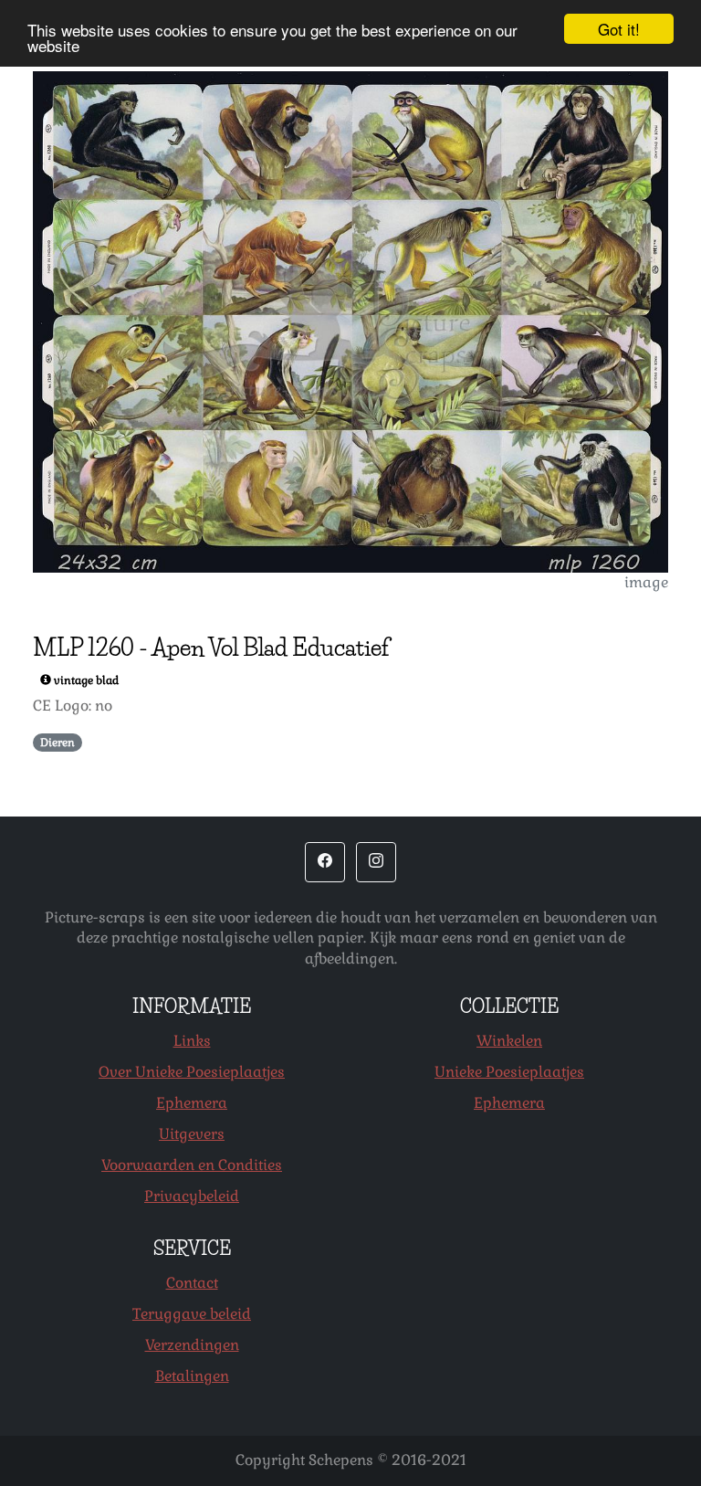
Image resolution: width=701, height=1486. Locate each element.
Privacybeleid (191, 1196)
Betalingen (192, 1376)
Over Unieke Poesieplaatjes (192, 1071)
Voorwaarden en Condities (191, 1165)
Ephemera (191, 1102)
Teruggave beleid (191, 1313)
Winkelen (509, 1040)
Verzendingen (192, 1344)
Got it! (619, 28)
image (646, 582)
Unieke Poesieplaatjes (509, 1071)
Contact (192, 1282)
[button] (325, 862)
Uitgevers (192, 1133)
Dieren (57, 742)
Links (192, 1040)
